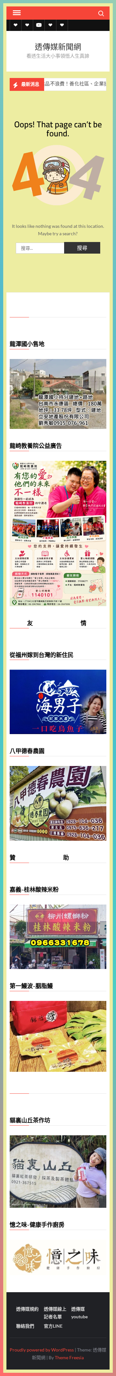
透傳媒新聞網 (58, 47)
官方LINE (53, 1326)
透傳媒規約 (27, 1309)
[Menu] (16, 12)
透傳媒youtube (79, 1312)
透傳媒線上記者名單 (55, 1312)
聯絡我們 (25, 1326)
